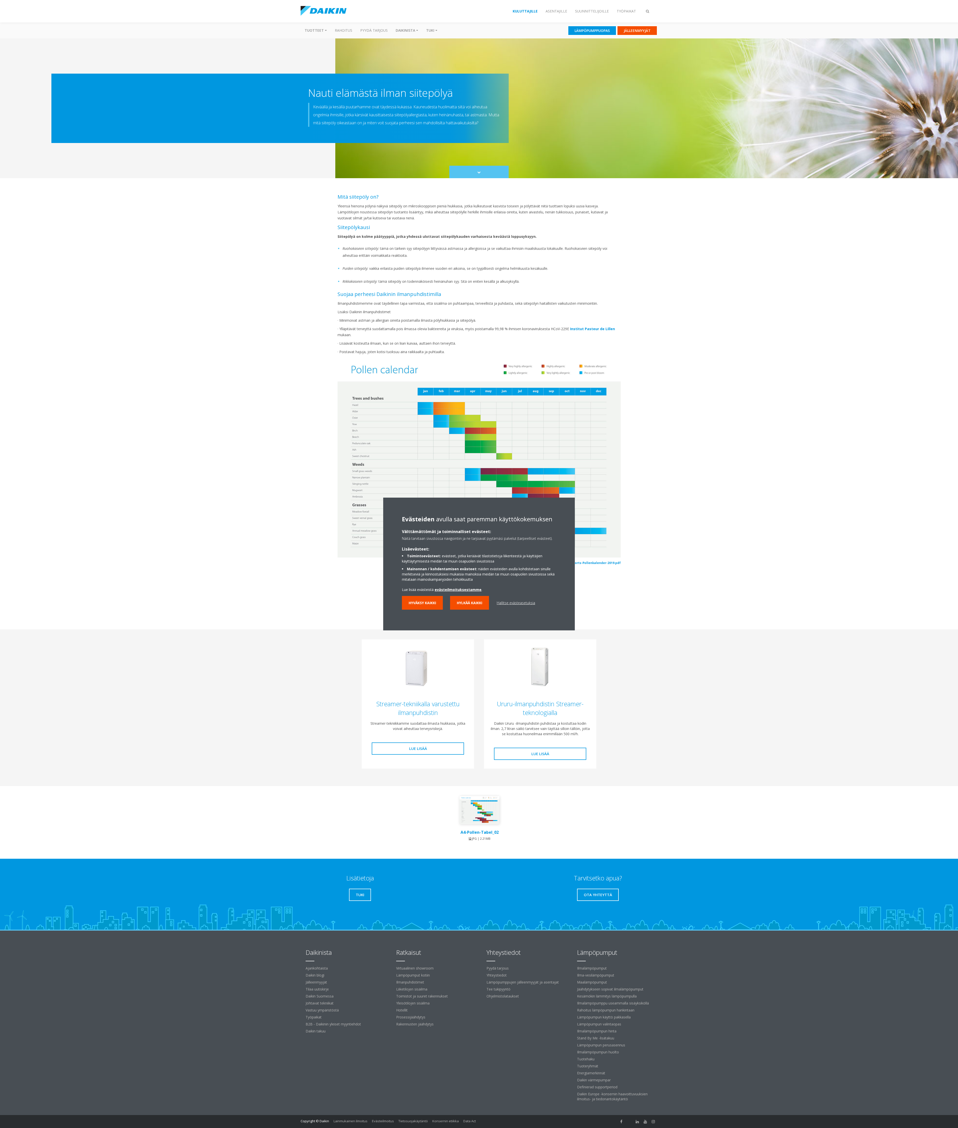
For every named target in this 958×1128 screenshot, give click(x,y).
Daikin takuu (316, 1031)
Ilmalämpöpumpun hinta (596, 1031)
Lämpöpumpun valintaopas (599, 1024)
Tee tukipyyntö (498, 989)
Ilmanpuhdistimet (410, 982)
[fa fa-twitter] (629, 1122)
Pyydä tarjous (374, 30)
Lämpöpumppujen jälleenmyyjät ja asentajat (522, 982)
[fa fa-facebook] (621, 1122)
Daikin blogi (315, 975)
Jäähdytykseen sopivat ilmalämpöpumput (610, 989)
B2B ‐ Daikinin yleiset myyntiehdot (333, 1024)
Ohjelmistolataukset (502, 996)
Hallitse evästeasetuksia (516, 602)
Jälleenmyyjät (316, 982)
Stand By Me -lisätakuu (595, 1038)
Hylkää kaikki (469, 602)
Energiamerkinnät (591, 1073)
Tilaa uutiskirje (317, 989)
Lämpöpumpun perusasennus (601, 1045)
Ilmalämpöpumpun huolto (598, 1052)
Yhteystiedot (496, 975)
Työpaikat (314, 1017)
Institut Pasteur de (587, 328)
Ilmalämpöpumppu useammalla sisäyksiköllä (613, 1003)
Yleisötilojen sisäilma (413, 1003)
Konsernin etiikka (445, 1121)
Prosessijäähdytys (410, 1017)
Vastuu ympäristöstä (322, 1010)
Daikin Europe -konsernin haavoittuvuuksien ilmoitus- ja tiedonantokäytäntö (612, 1096)
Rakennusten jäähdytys (415, 1024)
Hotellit (402, 1010)
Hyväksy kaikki (422, 602)
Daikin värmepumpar (594, 1080)
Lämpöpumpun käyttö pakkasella (604, 1017)
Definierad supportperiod (597, 1087)
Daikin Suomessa (320, 996)
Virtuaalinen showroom (415, 968)
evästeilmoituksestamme (458, 589)
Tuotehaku (586, 1059)
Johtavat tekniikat (320, 1003)
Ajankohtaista (317, 968)
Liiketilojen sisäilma (411, 989)
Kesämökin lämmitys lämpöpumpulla (607, 996)
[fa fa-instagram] (653, 1122)
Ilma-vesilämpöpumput (595, 975)
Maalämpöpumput (592, 982)
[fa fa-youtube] (645, 1122)
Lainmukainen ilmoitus (350, 1121)
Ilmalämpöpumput (592, 968)
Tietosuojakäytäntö (413, 1121)
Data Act (469, 1121)
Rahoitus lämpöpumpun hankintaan (605, 1010)
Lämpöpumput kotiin (413, 975)
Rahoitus (343, 30)
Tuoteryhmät (587, 1066)
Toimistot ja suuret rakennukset (422, 996)
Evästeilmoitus (383, 1121)
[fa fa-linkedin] (637, 1122)
